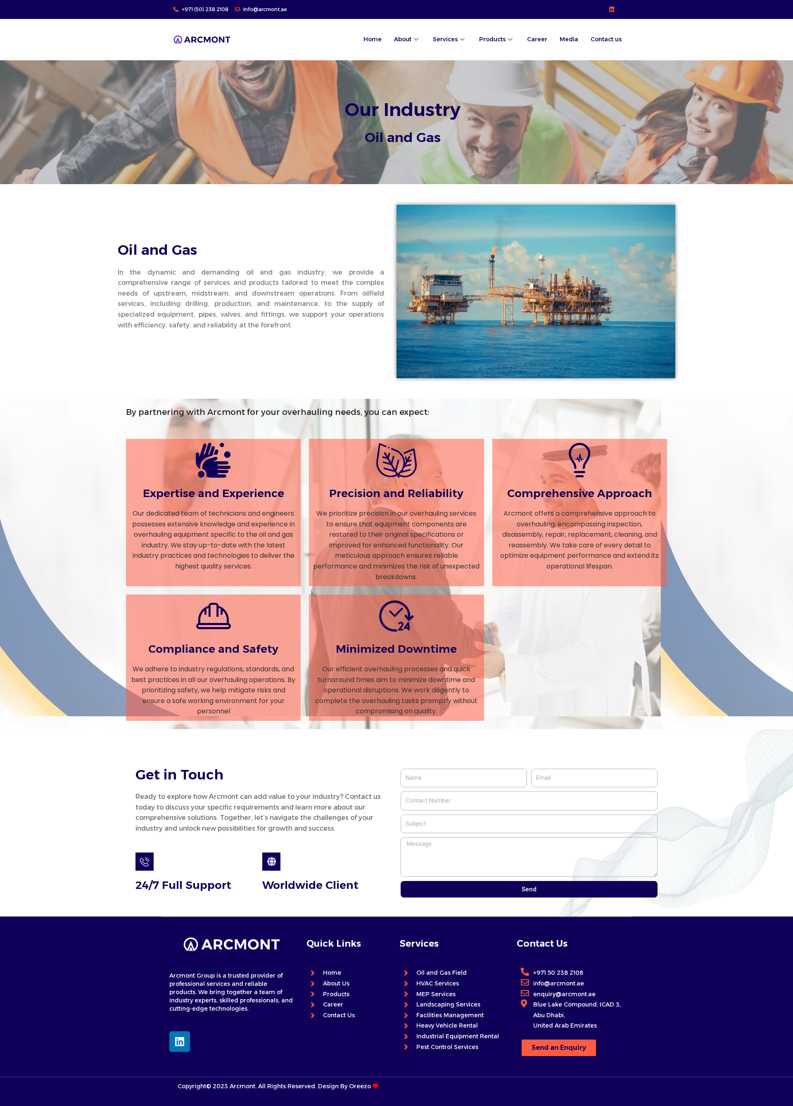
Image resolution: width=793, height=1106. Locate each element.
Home (372, 39)
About (402, 39)
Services (445, 39)
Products (492, 39)
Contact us (606, 39)
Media (569, 39)
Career (537, 39)
